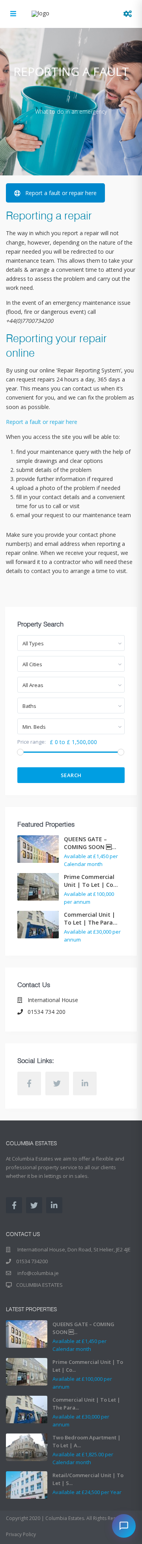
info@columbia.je (37, 1273)
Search (71, 775)
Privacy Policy (21, 1534)
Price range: (31, 741)
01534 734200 (32, 1261)
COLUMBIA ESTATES (39, 1284)
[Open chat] (124, 1526)
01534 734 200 (46, 1011)
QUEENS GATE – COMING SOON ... (90, 843)
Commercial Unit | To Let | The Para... (91, 918)
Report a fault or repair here (61, 193)
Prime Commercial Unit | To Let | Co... (91, 880)
